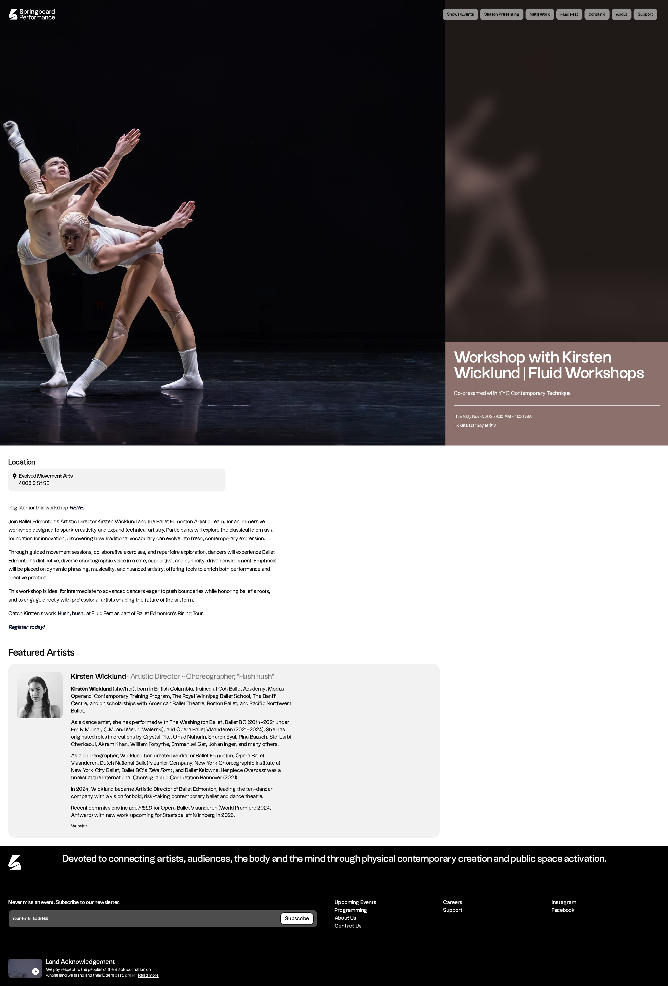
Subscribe (297, 918)
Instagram (564, 902)
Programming (351, 910)
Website (79, 826)
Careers (452, 902)
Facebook (563, 910)
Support (453, 910)
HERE (76, 507)
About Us (345, 918)
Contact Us (348, 926)
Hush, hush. (71, 613)
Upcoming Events (355, 902)
